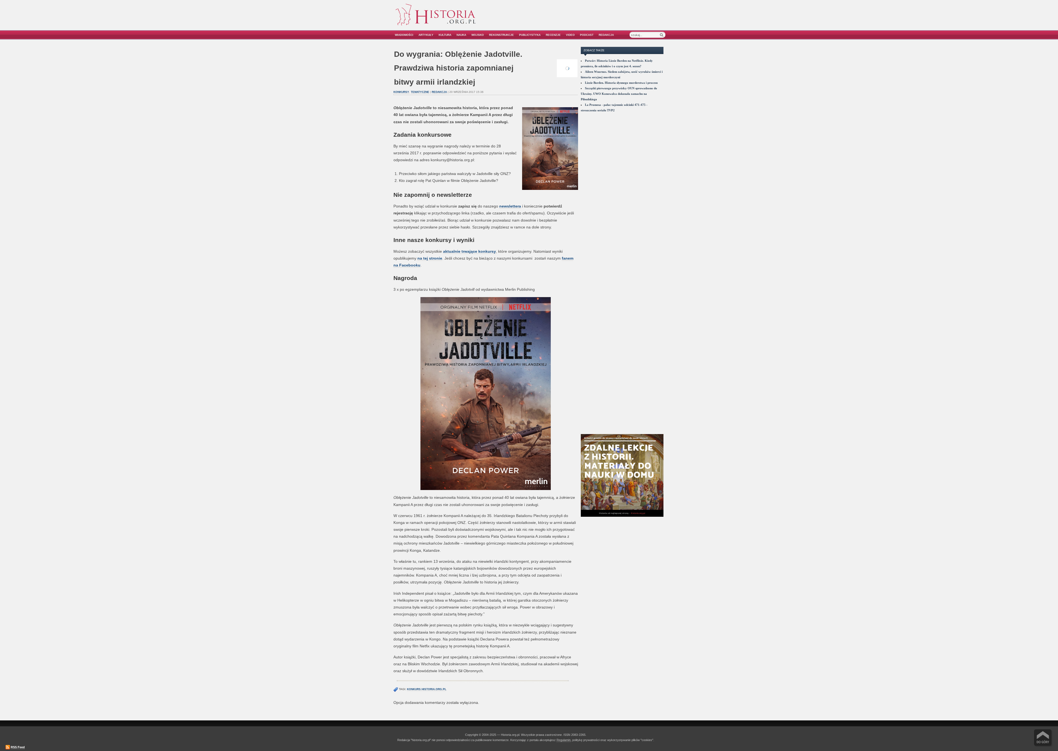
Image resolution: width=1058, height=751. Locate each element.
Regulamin (564, 740)
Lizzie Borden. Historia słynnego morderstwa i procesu (621, 82)
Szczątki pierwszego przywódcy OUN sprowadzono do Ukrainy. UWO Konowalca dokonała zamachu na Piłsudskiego (619, 94)
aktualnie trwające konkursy (469, 251)
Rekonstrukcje (501, 34)
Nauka (461, 34)
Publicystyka (530, 34)
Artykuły (426, 34)
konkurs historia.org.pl (426, 689)
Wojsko (477, 34)
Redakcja (606, 34)
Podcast (586, 34)
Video (570, 34)
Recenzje (553, 34)
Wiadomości (404, 34)
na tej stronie (429, 258)
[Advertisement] (602, 18)
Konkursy (401, 91)
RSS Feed (18, 747)
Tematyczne (420, 91)
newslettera (510, 206)
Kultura (445, 34)
